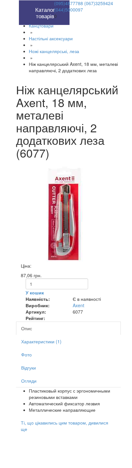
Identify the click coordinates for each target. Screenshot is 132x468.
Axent (78, 305)
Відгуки (28, 367)
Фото (26, 354)
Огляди (29, 381)
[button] (30, 3)
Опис (26, 328)
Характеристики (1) (41, 341)
